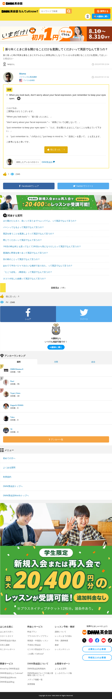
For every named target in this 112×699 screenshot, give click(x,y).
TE (11, 429)
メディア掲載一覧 (35, 679)
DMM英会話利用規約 (36, 668)
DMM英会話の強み (8, 640)
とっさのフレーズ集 (63, 673)
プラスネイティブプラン (37, 636)
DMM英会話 (47, 162)
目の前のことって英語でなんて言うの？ (21, 259)
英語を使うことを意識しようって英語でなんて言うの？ (28, 233)
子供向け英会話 (34, 645)
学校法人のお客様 (97, 657)
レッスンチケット (62, 649)
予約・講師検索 (61, 640)
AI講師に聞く (103, 16)
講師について (60, 631)
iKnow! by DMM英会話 (9, 668)
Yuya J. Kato (15, 393)
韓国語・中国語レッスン (37, 640)
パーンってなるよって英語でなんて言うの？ (23, 227)
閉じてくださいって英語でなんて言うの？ (22, 240)
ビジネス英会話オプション (38, 649)
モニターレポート (7, 649)
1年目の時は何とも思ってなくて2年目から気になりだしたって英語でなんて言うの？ (42, 246)
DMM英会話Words (8, 677)
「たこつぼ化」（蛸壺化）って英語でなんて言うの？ (27, 272)
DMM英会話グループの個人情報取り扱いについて (40, 674)
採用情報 (31, 684)
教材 (57, 645)
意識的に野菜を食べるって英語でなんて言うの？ (25, 252)
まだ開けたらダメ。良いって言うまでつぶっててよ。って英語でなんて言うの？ (40, 220)
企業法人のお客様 (97, 649)
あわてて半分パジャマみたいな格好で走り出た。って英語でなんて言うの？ (37, 265)
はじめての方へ (6, 631)
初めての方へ (9, 458)
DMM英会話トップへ (13, 486)
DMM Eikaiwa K (16, 369)
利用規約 (7, 476)
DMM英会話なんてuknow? (11, 673)
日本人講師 (4, 645)
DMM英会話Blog (7, 682)
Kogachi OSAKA (16, 405)
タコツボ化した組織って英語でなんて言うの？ (24, 278)
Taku (12, 417)
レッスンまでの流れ (63, 636)
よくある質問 (9, 467)
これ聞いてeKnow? (35, 653)
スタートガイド (6, 636)
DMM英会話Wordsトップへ (16, 495)
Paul (12, 381)
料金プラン (32, 631)
